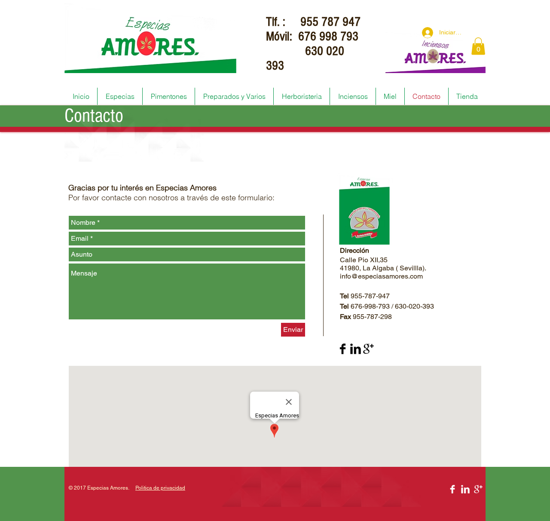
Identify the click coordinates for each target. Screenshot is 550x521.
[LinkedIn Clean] (465, 489)
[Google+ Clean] (478, 489)
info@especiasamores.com (381, 276)
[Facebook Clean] (452, 489)
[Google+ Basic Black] (368, 348)
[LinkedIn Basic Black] (355, 348)
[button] (478, 46)
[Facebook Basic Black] (342, 348)
